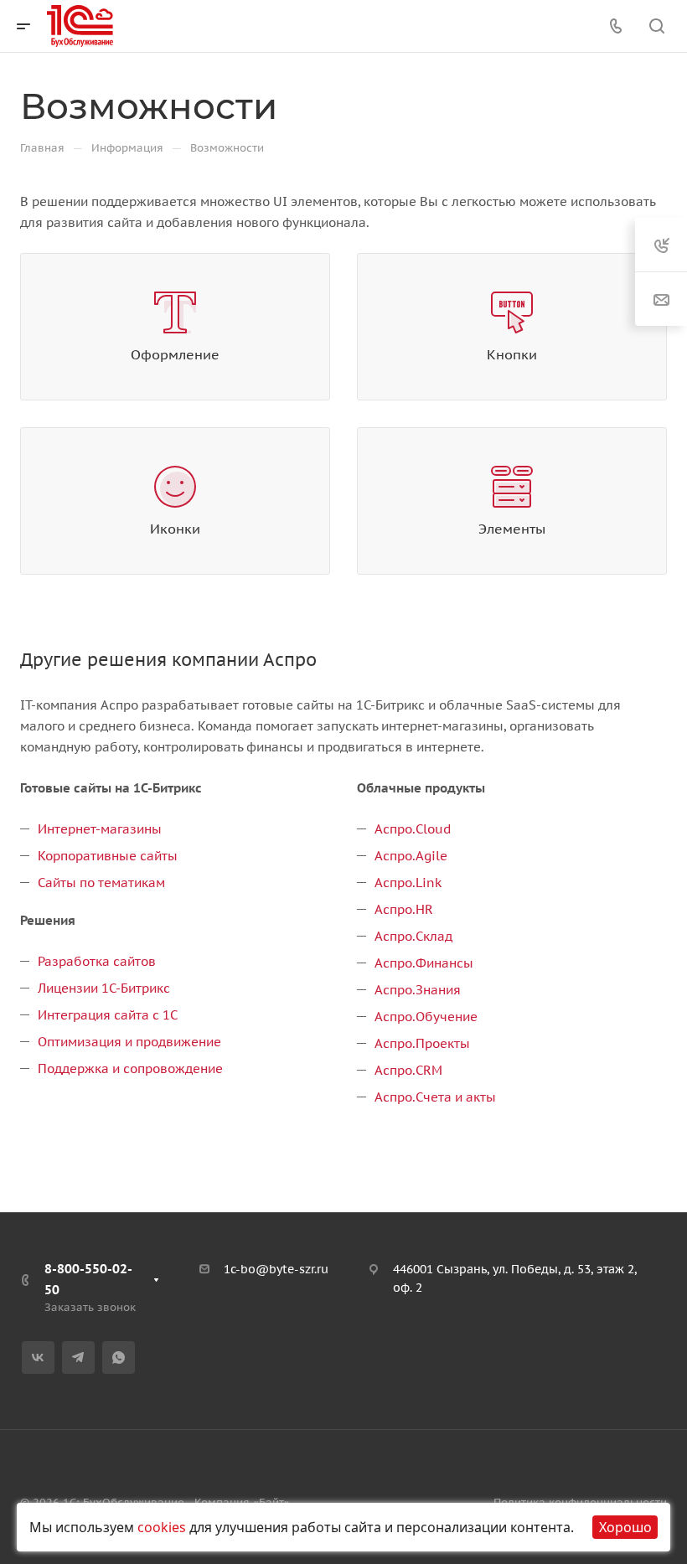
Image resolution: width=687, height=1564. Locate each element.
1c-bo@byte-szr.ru (276, 1269)
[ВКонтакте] (38, 1357)
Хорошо (625, 1527)
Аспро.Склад (413, 936)
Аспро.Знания (417, 990)
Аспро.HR (403, 909)
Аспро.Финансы (423, 963)
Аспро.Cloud (412, 829)
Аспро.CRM (408, 1070)
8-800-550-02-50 (88, 1279)
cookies (161, 1527)
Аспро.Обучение (426, 1017)
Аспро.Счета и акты (435, 1097)
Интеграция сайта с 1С (108, 1015)
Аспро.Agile (410, 856)
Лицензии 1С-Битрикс (104, 988)
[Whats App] (118, 1357)
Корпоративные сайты (108, 856)
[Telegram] (78, 1357)
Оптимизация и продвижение (129, 1042)
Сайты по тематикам (101, 882)
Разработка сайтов (97, 961)
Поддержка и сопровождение (130, 1068)
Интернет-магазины (100, 829)
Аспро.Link (408, 882)
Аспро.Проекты (422, 1043)
